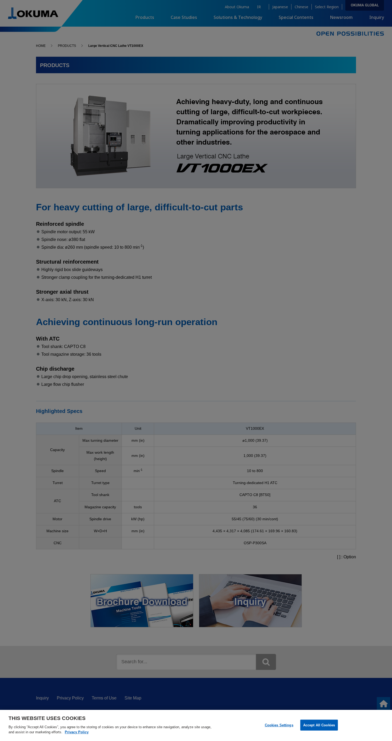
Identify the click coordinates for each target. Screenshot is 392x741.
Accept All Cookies (319, 725)
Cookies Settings (279, 725)
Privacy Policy (77, 732)
